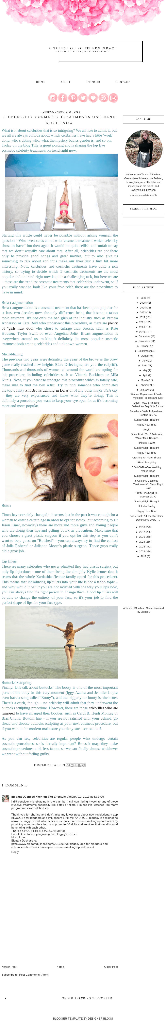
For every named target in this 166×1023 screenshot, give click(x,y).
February (144, 385)
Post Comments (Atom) (34, 974)
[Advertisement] (32, 936)
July (144, 360)
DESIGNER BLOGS (100, 1018)
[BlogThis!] (72, 765)
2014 (142, 546)
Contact (122, 82)
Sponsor (93, 82)
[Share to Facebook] (80, 765)
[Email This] (68, 765)
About (66, 82)
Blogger (145, 611)
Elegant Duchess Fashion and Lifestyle (38, 796)
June (144, 365)
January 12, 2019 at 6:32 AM (85, 796)
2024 (143, 307)
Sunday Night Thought (146, 419)
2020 (142, 327)
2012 (143, 556)
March (144, 380)
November (144, 341)
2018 (142, 527)
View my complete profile (143, 195)
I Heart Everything (146, 462)
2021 (142, 322)
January (144, 390)
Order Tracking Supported (87, 998)
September (144, 351)
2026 (143, 297)
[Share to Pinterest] (84, 765)
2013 (142, 551)
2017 (142, 532)
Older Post (111, 966)
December (144, 336)
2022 (142, 317)
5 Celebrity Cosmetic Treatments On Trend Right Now (148, 484)
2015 (142, 541)
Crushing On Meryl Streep (146, 457)
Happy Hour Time (146, 424)
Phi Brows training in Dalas (46, 390)
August (145, 355)
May (145, 370)
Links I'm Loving (146, 443)
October (145, 346)
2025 (143, 302)
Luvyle (146, 429)
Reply (15, 852)
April (145, 375)
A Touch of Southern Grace (83, 48)
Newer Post (9, 966)
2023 (143, 312)
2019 (142, 332)
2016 (142, 536)
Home (40, 82)
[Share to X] (76, 765)
